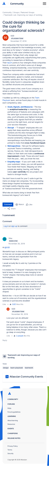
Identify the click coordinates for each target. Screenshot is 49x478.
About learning (13, 420)
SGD (12, 36)
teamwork (29, 368)
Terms (10, 450)
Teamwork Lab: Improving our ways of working (23, 15)
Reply (5, 340)
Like (4, 304)
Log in (6, 226)
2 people (19, 336)
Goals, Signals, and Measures (20, 107)
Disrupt (11, 128)
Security (10, 453)
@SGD (7, 247)
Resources (11, 424)
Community (17, 3)
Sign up (14, 226)
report (9, 63)
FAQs (9, 408)
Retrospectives (14, 146)
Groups (16, 12)
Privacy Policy (13, 446)
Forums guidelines (14, 412)
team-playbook (16, 368)
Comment (8, 204)
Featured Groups (27, 12)
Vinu (10, 238)
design (6, 368)
